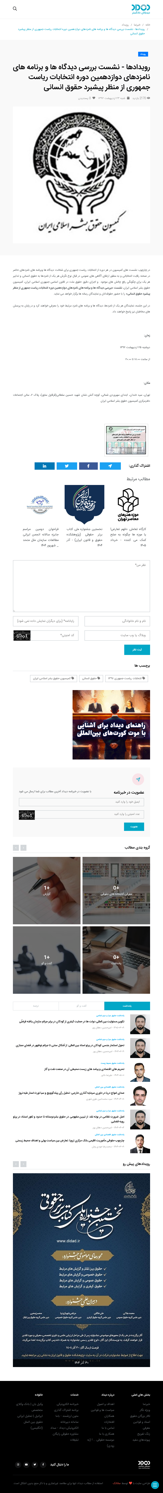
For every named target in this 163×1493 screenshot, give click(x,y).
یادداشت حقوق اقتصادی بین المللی (109, 1087)
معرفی (146, 1428)
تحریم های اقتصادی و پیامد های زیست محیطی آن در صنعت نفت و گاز (84, 1069)
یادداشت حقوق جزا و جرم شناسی (110, 1015)
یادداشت (127, 1006)
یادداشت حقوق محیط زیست (112, 1063)
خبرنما (137, 25)
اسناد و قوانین (141, 1422)
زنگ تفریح (143, 1434)
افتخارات (109, 1422)
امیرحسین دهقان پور (102, 1028)
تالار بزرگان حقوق (140, 1416)
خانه (148, 25)
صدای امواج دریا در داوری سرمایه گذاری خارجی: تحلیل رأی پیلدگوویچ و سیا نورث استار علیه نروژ (71, 1093)
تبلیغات (74, 1439)
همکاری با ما (106, 1434)
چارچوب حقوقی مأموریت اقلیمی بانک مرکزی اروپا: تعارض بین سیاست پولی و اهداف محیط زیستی (69, 1140)
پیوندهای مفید (141, 1439)
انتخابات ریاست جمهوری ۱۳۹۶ (125, 678)
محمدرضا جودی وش (102, 1147)
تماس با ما (108, 1428)
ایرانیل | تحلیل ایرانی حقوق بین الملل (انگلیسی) (30, 1422)
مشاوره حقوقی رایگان (66, 1434)
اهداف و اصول (105, 1404)
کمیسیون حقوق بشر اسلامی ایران (52, 678)
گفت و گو (81, 1006)
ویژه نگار (145, 1410)
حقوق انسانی (89, 678)
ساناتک (117, 1483)
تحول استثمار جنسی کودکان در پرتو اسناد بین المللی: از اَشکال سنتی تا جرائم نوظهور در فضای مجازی (70, 1045)
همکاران (109, 1416)
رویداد (125, 25)
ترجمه (36, 1006)
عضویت (134, 827)
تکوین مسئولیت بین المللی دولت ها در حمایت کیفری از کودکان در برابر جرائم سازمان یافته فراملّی (71, 1021)
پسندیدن (84, 98)
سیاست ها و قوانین (102, 1410)
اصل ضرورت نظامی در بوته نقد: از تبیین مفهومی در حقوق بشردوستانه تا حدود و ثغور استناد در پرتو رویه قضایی (68, 1119)
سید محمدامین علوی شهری (99, 1099)
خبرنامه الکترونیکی (68, 1404)
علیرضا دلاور (106, 1075)
